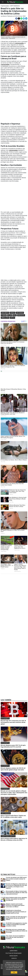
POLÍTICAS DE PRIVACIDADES (13, 953)
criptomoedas (19, 43)
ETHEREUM (3, 315)
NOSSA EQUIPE (14, 955)
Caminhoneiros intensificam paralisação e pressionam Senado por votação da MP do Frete (16, 912)
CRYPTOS (12, 317)
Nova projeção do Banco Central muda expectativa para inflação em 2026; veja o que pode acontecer (16, 893)
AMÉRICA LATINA (5, 317)
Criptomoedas (5, 6)
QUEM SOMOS (13, 950)
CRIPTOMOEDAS (19, 312)
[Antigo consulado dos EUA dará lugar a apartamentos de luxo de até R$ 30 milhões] (3, 918)
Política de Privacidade (17, 965)
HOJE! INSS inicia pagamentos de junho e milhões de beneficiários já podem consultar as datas (16, 924)
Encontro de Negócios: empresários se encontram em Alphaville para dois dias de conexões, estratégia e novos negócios (16, 886)
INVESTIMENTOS (5, 312)
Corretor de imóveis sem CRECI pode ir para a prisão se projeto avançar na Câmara (16, 879)
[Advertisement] (14, 108)
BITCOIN (9, 315)
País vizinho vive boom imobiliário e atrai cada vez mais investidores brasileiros (15, 937)
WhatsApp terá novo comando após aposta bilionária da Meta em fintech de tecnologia (16, 931)
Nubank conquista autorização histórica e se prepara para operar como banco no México (15, 905)
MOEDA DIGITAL (21, 315)
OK (14, 972)
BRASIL (14, 315)
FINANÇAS (12, 312)
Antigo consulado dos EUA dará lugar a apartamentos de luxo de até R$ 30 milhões (16, 918)
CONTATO (14, 958)
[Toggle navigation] (3, 2)
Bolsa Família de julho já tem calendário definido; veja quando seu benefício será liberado (16, 899)
